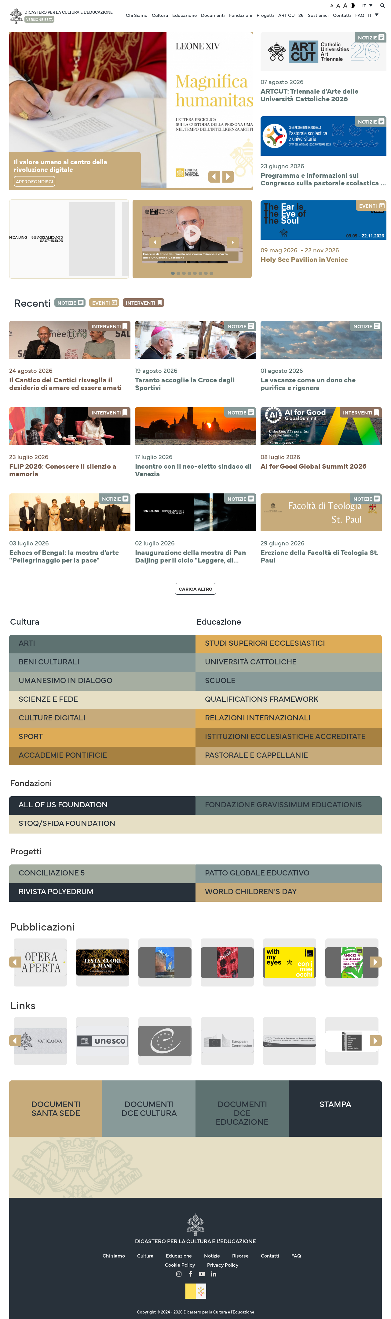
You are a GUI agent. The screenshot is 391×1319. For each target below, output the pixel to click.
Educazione (184, 15)
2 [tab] (179, 273)
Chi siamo (114, 1255)
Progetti (265, 15)
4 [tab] (190, 273)
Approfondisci (34, 181)
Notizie (66, 302)
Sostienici (318, 15)
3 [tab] (185, 273)
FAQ (359, 15)
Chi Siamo (137, 15)
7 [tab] (207, 273)
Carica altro (195, 588)
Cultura (160, 15)
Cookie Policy (180, 1264)
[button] (192, 234)
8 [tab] (212, 273)
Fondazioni (240, 15)
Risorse (240, 1255)
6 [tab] (201, 273)
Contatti (342, 15)
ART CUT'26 (291, 15)
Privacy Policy (222, 1264)
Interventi (140, 302)
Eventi (101, 302)
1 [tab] (173, 273)
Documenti (213, 15)
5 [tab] (196, 273)
